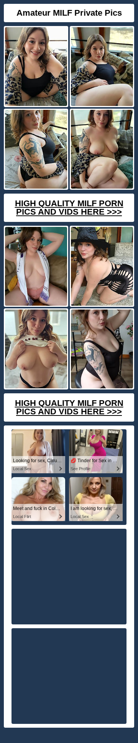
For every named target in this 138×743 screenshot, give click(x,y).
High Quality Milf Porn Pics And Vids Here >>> (69, 208)
